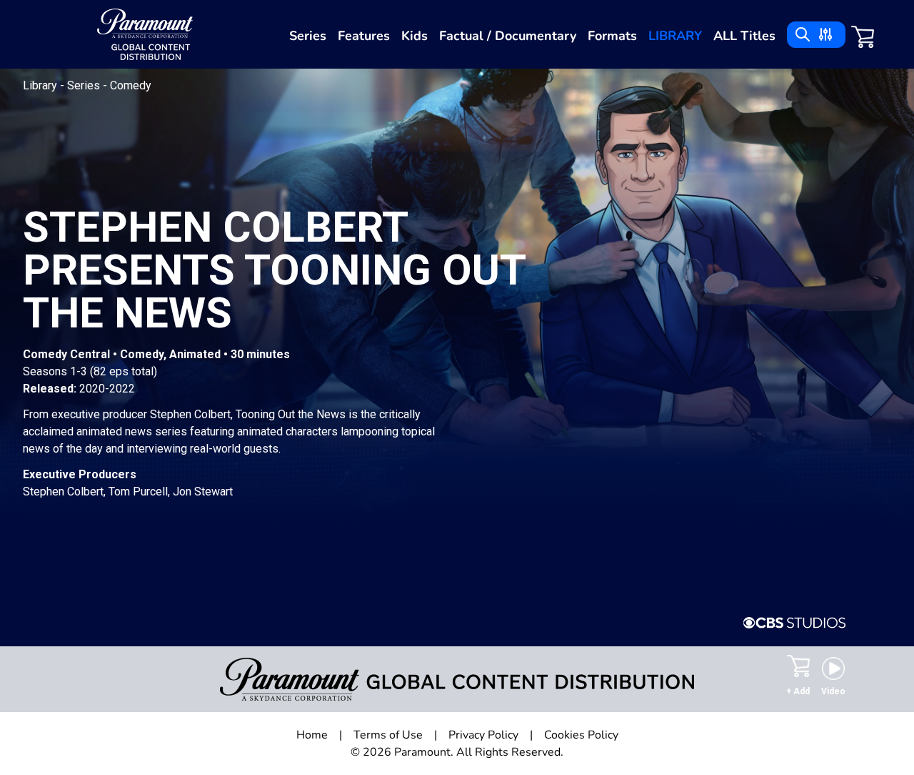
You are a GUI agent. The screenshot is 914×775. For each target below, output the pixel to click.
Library (675, 35)
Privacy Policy (483, 735)
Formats (612, 35)
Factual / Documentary (507, 35)
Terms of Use (388, 735)
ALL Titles (744, 35)
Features (364, 35)
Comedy (130, 85)
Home (312, 735)
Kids (414, 35)
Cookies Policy (581, 735)
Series (307, 35)
